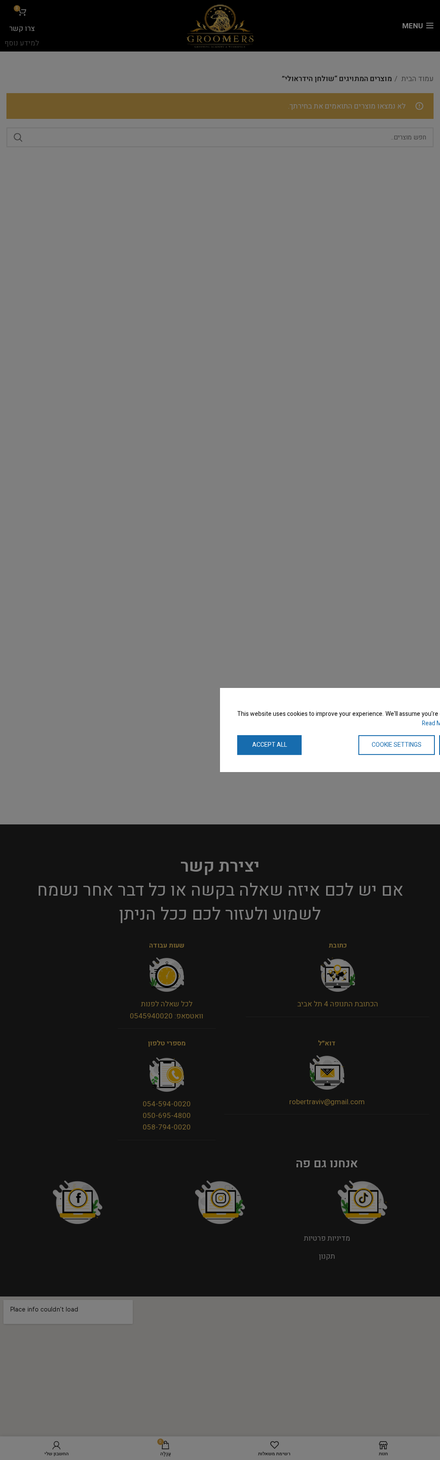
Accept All (269, 744)
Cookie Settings (397, 744)
